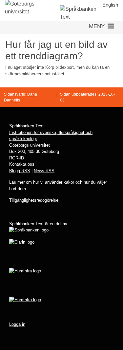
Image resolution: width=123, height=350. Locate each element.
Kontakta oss (21, 164)
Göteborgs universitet (29, 145)
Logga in (17, 324)
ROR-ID (16, 158)
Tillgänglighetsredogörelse (33, 200)
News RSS (44, 170)
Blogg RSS (19, 170)
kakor (69, 182)
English (110, 5)
